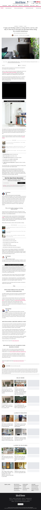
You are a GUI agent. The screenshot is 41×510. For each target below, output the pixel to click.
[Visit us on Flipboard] (38, 1)
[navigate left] (2, 62)
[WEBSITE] (6, 194)
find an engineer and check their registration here (18, 351)
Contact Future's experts (17, 498)
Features (28, 35)
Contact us (23, 498)
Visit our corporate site (30, 507)
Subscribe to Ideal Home (34, 485)
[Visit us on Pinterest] (37, 1)
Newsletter (24, 65)
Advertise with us (29, 498)
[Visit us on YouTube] (39, 1)
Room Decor (5, 5)
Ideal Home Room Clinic (34, 488)
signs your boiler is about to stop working (9, 72)
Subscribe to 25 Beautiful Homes (35, 490)
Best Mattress (25, 485)
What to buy (32, 5)
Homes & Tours (14, 5)
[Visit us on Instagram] (36, 1)
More (37, 5)
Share (4, 65)
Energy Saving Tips (17, 490)
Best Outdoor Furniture (26, 488)
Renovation (21, 5)
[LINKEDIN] (6, 310)
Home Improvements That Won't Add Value (17, 488)
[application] (14, 90)
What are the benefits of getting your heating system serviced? (29, 61)
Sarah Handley (16, 35)
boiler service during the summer (20, 300)
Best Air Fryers (25, 489)
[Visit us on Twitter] (35, 1)
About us (10, 498)
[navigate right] (38, 62)
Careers (12, 501)
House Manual (26, 5)
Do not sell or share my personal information (22, 501)
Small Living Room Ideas (17, 485)
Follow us (20, 65)
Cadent (3, 217)
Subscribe (37, 3)
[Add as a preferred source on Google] (20, 504)
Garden (9, 5)
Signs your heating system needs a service (14, 61)
